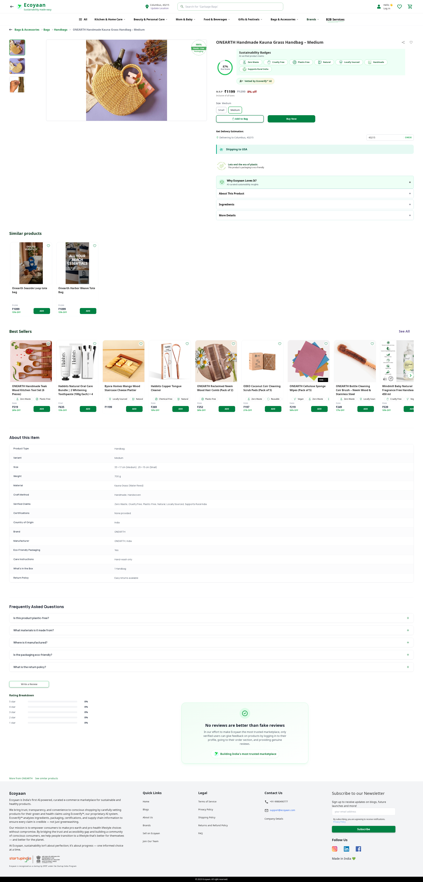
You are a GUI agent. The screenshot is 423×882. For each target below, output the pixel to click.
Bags (46, 29)
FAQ (200, 833)
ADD (42, 311)
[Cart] (410, 6)
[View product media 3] (17, 85)
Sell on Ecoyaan (151, 833)
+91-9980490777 (279, 801)
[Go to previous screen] (12, 6)
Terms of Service (207, 801)
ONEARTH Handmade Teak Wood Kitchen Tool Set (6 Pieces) (29, 390)
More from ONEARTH (21, 778)
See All (404, 331)
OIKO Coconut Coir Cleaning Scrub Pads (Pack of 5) (262, 388)
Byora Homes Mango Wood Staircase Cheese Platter (122, 388)
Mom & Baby (184, 19)
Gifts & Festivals (248, 19)
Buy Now (291, 118)
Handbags (60, 29)
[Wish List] (399, 6)
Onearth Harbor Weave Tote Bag (76, 290)
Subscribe (363, 829)
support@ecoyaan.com (282, 810)
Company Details (274, 818)
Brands (147, 825)
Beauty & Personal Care (149, 19)
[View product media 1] (17, 47)
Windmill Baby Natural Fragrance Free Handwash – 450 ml (400, 390)
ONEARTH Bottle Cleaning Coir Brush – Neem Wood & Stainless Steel (353, 390)
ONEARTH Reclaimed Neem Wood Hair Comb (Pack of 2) (215, 388)
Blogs (146, 809)
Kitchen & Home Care (108, 19)
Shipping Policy (206, 817)
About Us (148, 817)
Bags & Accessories (283, 19)
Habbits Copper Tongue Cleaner (166, 388)
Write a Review (29, 684)
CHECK (408, 137)
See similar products (46, 778)
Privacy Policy (205, 809)
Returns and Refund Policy (213, 825)
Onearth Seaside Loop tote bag (29, 290)
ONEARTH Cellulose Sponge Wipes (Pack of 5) (308, 388)
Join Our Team (150, 841)
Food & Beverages (215, 19)
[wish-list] (48, 245)
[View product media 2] (17, 66)
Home (146, 801)
